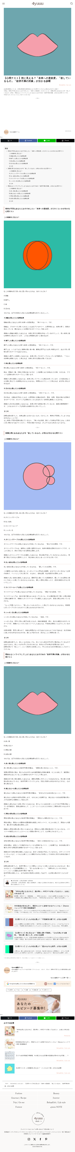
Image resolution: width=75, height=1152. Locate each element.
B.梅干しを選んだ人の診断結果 (18, 158)
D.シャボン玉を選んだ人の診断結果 (19, 181)
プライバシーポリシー (28, 1132)
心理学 (11, 990)
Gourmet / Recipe (18, 1098)
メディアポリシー (15, 1132)
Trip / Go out (19, 1102)
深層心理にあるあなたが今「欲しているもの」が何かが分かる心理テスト (30, 168)
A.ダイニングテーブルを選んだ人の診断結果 (22, 173)
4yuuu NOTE (56, 1107)
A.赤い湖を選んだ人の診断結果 (18, 191)
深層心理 (35, 990)
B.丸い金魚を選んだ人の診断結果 (19, 176)
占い (19, 990)
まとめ (11, 166)
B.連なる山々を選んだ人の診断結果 (19, 193)
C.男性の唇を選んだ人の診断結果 (19, 196)
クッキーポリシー (40, 1132)
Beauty (56, 1093)
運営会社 (67, 1132)
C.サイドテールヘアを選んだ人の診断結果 (21, 178)
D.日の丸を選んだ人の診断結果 (18, 163)
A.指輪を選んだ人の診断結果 (17, 156)
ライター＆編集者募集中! (44, 1134)
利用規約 (6, 1132)
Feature (18, 1107)
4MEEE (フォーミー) (29, 1134)
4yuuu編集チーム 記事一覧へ (60, 977)
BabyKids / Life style (56, 1102)
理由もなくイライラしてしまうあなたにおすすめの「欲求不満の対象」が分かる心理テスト (35, 186)
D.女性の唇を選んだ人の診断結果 (19, 198)
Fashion (18, 1093)
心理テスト (47, 990)
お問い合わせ (39, 1129)
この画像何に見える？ (15, 153)
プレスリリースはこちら (27, 1129)
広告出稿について (49, 1129)
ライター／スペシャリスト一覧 (54, 1132)
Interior (56, 1098)
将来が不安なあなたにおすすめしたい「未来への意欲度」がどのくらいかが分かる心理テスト (36, 151)
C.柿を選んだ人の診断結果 (17, 161)
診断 (27, 990)
